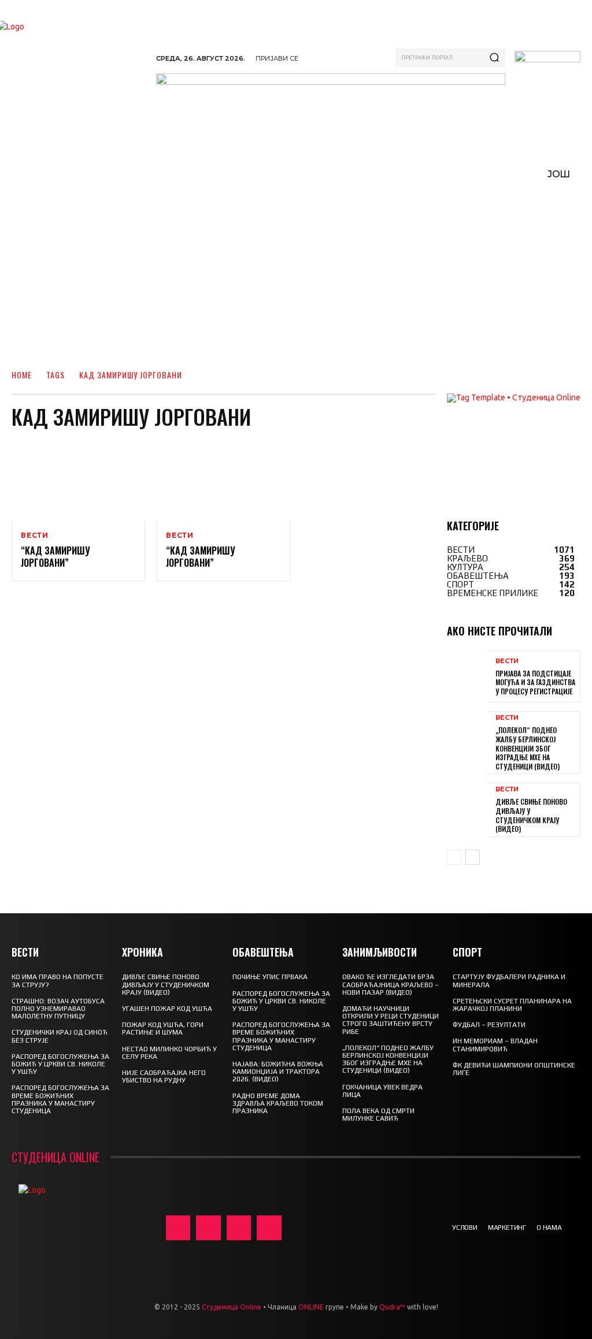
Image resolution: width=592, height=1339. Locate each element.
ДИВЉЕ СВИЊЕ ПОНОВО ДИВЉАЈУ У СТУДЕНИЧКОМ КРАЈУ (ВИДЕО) (531, 815)
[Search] (494, 58)
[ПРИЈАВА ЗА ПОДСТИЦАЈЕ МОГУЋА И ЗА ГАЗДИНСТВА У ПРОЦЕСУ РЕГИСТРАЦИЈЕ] (467, 676)
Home (22, 375)
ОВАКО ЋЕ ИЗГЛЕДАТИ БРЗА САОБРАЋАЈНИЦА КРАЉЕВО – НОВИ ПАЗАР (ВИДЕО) (390, 984)
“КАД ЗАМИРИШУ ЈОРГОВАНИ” (55, 557)
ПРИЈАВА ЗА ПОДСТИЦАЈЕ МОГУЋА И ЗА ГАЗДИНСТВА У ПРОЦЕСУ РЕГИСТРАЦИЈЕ (535, 682)
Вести (35, 535)
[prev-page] (454, 857)
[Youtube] (269, 1227)
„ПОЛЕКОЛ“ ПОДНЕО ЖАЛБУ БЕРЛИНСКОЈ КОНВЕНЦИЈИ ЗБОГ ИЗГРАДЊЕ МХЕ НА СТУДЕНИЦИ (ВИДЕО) (527, 748)
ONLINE (311, 1307)
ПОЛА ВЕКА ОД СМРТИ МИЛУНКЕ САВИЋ (378, 1114)
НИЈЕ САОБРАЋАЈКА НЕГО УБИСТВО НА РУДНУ (164, 1076)
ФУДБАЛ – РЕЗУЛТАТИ (489, 1025)
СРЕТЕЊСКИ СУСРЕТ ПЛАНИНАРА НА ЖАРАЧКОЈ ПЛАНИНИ (512, 1005)
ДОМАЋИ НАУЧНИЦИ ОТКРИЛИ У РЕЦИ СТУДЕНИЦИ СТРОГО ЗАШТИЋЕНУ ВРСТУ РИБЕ (390, 1020)
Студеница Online (231, 1307)
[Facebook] (178, 1227)
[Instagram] (208, 1227)
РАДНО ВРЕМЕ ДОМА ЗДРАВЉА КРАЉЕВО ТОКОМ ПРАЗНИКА (277, 1103)
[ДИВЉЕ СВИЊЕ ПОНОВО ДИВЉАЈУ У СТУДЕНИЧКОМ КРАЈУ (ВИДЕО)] (467, 809)
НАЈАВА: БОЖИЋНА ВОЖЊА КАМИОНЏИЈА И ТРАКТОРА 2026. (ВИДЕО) (277, 1071)
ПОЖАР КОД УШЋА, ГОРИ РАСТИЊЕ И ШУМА (163, 1028)
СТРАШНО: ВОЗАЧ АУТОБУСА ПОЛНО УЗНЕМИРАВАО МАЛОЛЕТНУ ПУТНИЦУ (58, 1008)
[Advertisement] (296, 275)
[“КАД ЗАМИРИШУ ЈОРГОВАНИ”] (78, 481)
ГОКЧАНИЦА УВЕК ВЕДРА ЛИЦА (382, 1091)
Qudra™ (392, 1307)
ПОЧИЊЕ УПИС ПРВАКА (270, 977)
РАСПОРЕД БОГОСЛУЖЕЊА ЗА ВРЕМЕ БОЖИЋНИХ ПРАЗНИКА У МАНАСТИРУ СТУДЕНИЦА (60, 1099)
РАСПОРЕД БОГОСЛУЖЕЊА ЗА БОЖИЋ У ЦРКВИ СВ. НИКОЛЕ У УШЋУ (60, 1064)
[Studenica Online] (79, 64)
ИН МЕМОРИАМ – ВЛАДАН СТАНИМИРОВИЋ (495, 1044)
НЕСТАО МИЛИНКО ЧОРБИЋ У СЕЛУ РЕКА (169, 1053)
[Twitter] (239, 1227)
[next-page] (472, 857)
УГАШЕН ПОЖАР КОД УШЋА (167, 1009)
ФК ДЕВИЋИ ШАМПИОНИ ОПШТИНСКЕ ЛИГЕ (514, 1069)
